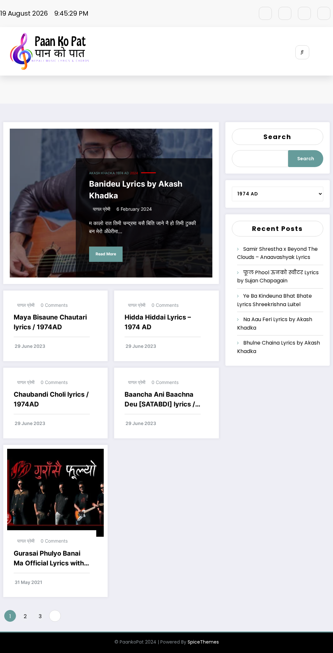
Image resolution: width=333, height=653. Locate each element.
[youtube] (323, 13)
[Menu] (328, 51)
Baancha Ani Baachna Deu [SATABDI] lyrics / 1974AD (160, 399)
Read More (106, 253)
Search (277, 136)
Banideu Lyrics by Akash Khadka (135, 189)
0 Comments (54, 305)
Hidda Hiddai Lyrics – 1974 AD (158, 322)
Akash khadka (102, 173)
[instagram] (304, 13)
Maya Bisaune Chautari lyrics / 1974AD (50, 322)
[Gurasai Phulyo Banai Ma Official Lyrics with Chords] (55, 492)
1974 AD (122, 173)
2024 (134, 173)
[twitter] (284, 13)
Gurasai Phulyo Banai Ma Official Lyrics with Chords (49, 558)
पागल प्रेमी (101, 209)
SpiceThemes (203, 642)
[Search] (302, 52)
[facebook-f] (265, 13)
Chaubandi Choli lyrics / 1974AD (51, 399)
